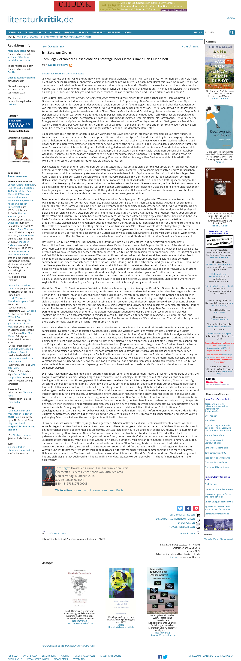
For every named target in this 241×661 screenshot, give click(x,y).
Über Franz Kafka (219, 319)
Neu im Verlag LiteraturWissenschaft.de (80, 622)
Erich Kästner (211, 484)
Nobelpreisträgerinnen (219, 326)
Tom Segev (62, 468)
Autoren (69, 32)
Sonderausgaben (17, 176)
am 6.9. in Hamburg (222, 304)
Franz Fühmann (25, 229)
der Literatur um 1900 (215, 452)
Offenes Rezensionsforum (21, 77)
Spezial (42, 32)
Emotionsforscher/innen (216, 462)
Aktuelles (14, 32)
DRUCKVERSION (186, 522)
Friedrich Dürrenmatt (17, 205)
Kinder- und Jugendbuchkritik (218, 501)
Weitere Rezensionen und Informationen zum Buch (89, 490)
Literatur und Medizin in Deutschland (20, 360)
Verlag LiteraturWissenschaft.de (121, 626)
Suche (198, 32)
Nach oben (226, 655)
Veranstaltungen (38, 659)
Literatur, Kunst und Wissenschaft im (20, 414)
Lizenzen (173, 557)
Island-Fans (210, 420)
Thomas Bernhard (17, 215)
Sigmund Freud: (21, 426)
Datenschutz (211, 655)
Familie (11, 72)
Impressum (194, 655)
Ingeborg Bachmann (18, 243)
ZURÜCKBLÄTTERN (53, 46)
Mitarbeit (98, 32)
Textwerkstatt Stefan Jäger (219, 333)
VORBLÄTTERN (191, 46)
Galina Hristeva (58, 65)
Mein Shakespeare (17, 197)
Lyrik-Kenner (210, 415)
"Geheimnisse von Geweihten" (218, 275)
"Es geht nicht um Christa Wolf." (19, 323)
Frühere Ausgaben (27, 37)
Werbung (79, 659)
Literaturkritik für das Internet (218, 489)
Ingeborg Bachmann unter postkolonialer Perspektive (217, 507)
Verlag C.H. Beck (220, 98)
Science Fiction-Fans (214, 435)
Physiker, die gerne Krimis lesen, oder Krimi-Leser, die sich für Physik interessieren (218, 428)
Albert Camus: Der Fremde (219, 264)
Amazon (220, 161)
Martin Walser (18, 191)
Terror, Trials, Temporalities (17, 376)
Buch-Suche (15, 659)
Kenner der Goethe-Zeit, (216, 447)
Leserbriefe (49, 655)
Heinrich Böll (14, 187)
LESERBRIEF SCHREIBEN (182, 514)
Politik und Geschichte (78, 37)
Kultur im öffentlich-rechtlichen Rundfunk (19, 59)
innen (226, 467)
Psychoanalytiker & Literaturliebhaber (213, 441)
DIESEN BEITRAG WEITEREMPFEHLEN (175, 518)
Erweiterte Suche (110, 655)
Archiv (29, 32)
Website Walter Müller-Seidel (218, 538)
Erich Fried (13, 222)
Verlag (231, 17)
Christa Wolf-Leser (213, 467)
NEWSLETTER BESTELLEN (182, 526)
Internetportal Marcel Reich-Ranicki (18, 253)
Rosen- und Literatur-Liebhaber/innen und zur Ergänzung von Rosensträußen (216, 407)
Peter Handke (26, 235)
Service (83, 32)
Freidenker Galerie (219, 257)
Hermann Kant (15, 200)
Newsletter (61, 659)
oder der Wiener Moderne (217, 457)
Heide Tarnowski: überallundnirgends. (18, 299)
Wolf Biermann (22, 194)
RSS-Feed (12, 655)
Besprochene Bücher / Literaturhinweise (63, 73)
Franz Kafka (14, 402)
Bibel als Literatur (22, 435)
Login (128, 32)
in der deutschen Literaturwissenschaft (19, 448)
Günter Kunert (15, 184)
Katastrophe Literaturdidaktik (219, 285)
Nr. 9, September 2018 (51, 37)
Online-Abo (13, 104)
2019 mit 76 (14, 317)
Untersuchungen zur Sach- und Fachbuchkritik (217, 495)
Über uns (114, 32)
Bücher (55, 32)
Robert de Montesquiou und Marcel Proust (20, 350)
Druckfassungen (84, 655)
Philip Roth (29, 184)
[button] (180, 508)
